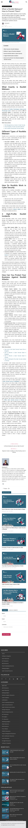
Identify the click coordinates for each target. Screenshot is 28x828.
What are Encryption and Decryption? (17, 791)
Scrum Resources (5, 738)
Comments (5, 610)
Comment (4, 624)
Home (3, 653)
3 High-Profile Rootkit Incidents (11, 55)
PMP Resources (5, 726)
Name (3, 613)
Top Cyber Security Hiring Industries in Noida (12, 566)
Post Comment (6, 634)
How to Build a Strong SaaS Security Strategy (14, 128)
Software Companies (6, 656)
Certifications (4, 700)
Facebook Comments (13, 610)
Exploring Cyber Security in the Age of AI (18, 772)
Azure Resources (5, 658)
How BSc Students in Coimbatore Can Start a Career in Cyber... (12, 603)
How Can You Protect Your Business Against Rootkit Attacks (14, 58)
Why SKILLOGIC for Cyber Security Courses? (16, 804)
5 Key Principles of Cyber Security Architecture (14, 126)
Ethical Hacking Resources (7, 712)
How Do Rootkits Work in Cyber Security (13, 53)
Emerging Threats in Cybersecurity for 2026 (12, 547)
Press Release (5, 728)
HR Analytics (4, 716)
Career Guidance (5, 697)
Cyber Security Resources (6, 6)
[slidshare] (21, 679)
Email (3, 619)
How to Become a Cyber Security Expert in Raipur (13, 509)
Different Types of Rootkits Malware (12, 51)
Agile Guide (4, 685)
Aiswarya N (7, 23)
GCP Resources (5, 661)
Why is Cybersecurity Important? (16, 815)
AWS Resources (5, 663)
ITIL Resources (5, 719)
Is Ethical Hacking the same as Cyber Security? (14, 446)
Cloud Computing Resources (8, 666)
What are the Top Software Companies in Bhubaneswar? (18, 798)
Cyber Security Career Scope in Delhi (11, 584)
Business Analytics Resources (8, 695)
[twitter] (6, 679)
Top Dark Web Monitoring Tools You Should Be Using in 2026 (17, 810)
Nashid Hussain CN (5, 567)
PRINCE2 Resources (6, 731)
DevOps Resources (6, 709)
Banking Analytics (5, 668)
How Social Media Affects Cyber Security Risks (18, 765)
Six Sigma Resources (6, 740)
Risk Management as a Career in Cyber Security (15, 125)
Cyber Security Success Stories (8, 707)
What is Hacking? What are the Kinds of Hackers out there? (17, 758)
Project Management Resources (9, 733)
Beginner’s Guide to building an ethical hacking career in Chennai (14, 451)
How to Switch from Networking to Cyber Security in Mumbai (14, 528)
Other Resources (5, 724)
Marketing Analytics (6, 721)
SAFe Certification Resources (8, 736)
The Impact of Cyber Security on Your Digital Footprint (17, 780)
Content (6, 45)
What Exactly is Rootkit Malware (11, 49)
